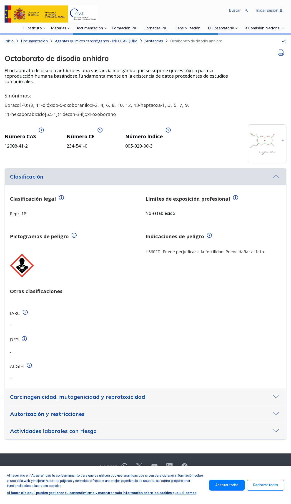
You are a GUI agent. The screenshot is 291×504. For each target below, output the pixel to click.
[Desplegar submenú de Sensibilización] (202, 28)
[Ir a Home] (51, 14)
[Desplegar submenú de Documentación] (105, 28)
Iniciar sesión (267, 10)
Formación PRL (125, 28)
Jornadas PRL (157, 28)
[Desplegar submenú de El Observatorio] (236, 28)
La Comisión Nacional (262, 28)
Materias (58, 28)
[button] (284, 41)
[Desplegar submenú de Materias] (68, 28)
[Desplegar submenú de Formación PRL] (139, 28)
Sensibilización (188, 28)
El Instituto (32, 28)
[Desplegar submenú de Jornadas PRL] (169, 28)
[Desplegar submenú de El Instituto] (44, 28)
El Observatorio (221, 28)
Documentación (89, 28)
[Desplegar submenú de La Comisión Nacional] (283, 28)
